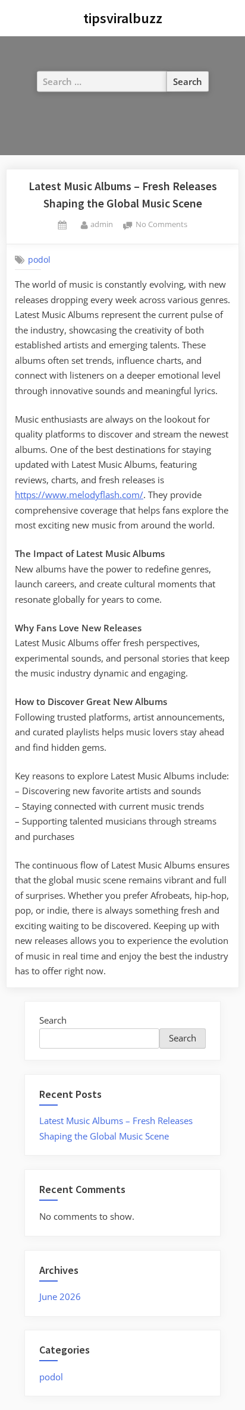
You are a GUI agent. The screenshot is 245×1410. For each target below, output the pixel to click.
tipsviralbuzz (122, 18)
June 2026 (60, 1296)
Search (53, 1020)
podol (39, 259)
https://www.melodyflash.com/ (79, 495)
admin (101, 223)
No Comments (161, 225)
